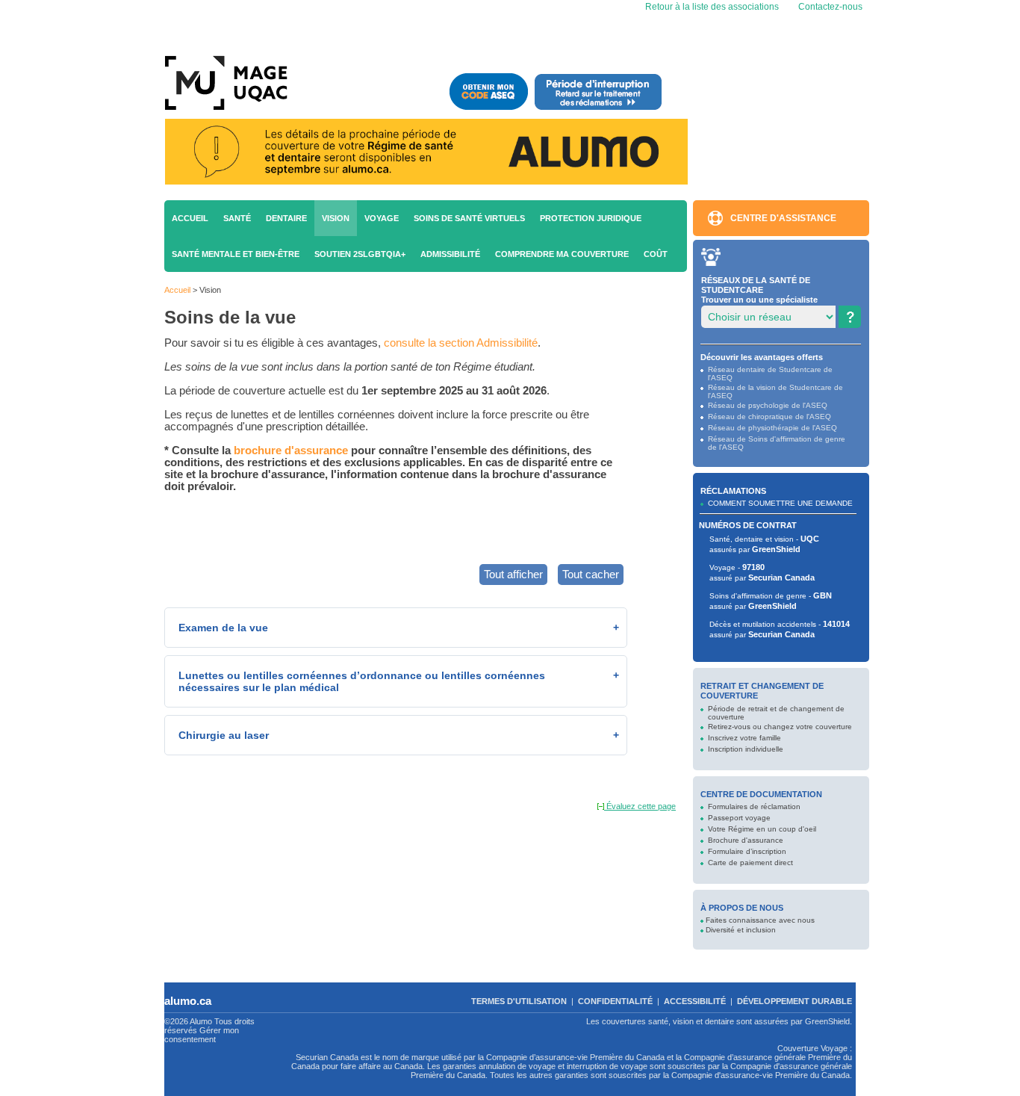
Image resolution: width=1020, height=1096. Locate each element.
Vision (335, 218)
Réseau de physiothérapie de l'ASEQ (772, 428)
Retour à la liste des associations (711, 6)
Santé (237, 218)
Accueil (190, 218)
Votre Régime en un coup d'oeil (762, 829)
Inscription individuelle (745, 749)
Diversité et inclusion (741, 930)
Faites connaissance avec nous (760, 920)
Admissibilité (450, 254)
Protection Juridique (590, 218)
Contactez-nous (830, 6)
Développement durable (794, 1001)
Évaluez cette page (640, 806)
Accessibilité (695, 1001)
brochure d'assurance (291, 450)
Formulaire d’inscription (747, 851)
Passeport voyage (739, 818)
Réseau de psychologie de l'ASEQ (767, 405)
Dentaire (286, 218)
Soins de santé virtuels (469, 218)
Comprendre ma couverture (562, 254)
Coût (656, 254)
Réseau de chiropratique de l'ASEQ (769, 416)
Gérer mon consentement (201, 1035)
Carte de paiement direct (750, 862)
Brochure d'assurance (745, 840)
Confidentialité (615, 1001)
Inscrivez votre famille (744, 738)
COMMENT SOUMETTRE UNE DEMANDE (780, 503)
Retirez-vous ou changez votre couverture (780, 726)
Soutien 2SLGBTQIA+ (359, 254)
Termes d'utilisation (519, 1001)
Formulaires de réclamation (754, 806)
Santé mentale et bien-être (235, 254)
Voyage (381, 218)
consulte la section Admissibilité (461, 343)
